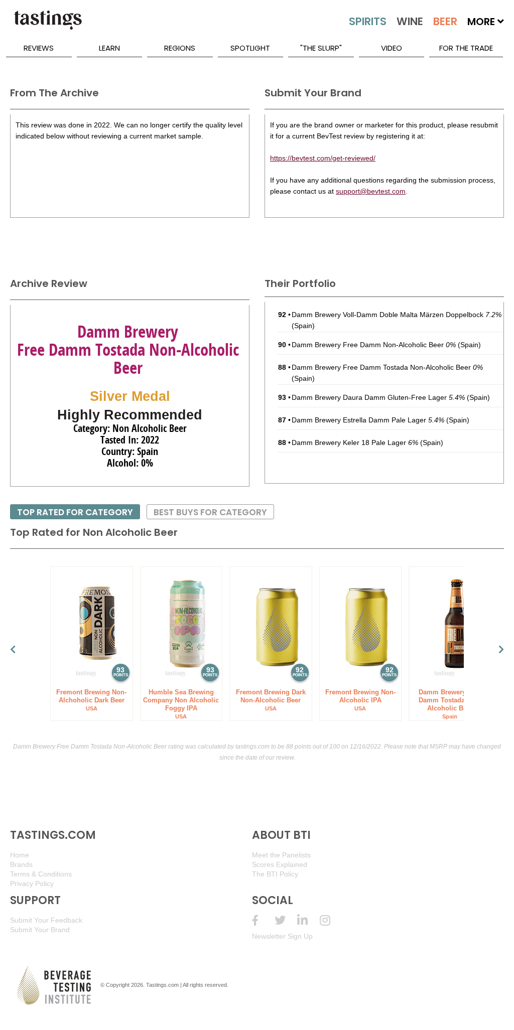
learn (109, 48)
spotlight (250, 48)
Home (19, 855)
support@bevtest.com (371, 191)
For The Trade (466, 48)
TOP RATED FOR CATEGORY (75, 512)
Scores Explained (279, 864)
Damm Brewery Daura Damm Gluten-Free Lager (378, 397)
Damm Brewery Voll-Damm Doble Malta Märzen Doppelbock (396, 315)
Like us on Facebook (263, 920)
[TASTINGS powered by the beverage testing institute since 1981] (47, 25)
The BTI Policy (275, 874)
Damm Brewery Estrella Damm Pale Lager (368, 420)
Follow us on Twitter (286, 920)
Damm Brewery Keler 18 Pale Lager (355, 442)
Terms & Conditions (41, 874)
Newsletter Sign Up (282, 936)
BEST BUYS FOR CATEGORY (210, 512)
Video (391, 48)
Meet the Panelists (281, 855)
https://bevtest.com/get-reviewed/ (322, 158)
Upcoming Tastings (331, 920)
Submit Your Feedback (46, 920)
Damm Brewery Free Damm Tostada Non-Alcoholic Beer (387, 367)
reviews (39, 48)
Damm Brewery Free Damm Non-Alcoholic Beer (374, 345)
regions (179, 48)
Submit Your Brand (40, 930)
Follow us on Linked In (308, 920)
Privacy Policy (32, 883)
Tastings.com (162, 985)
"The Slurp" (321, 48)
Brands (21, 864)
